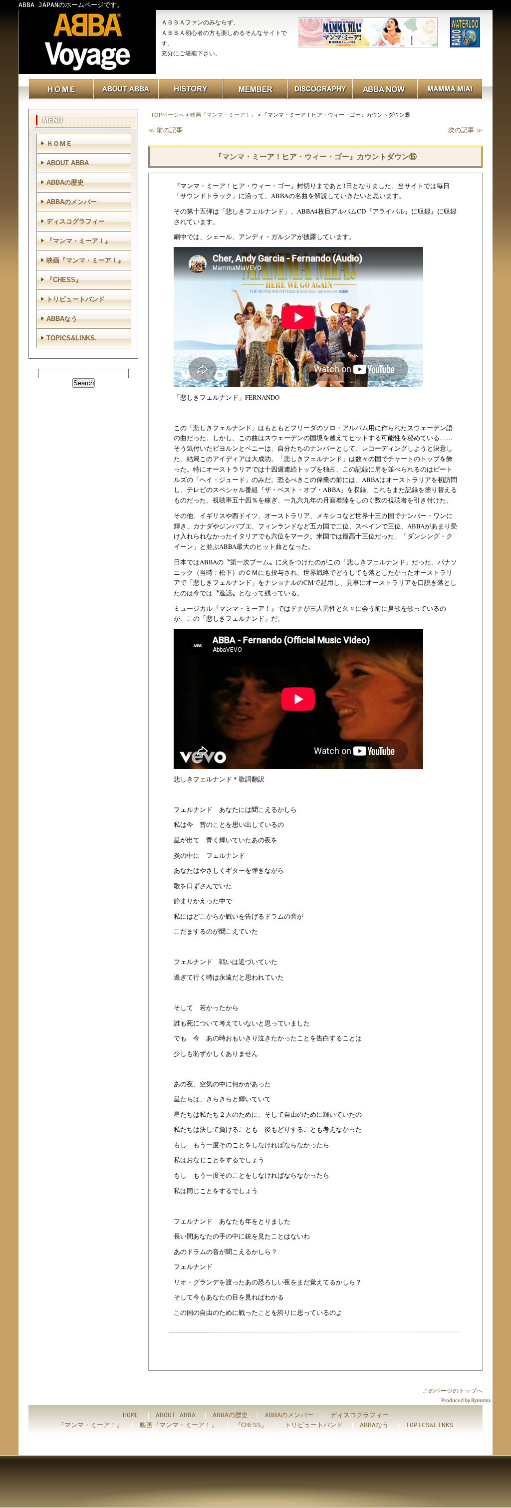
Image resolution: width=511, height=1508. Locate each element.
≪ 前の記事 (165, 130)
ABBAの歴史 (65, 182)
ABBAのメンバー (71, 202)
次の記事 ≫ (465, 130)
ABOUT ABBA (67, 163)
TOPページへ (167, 115)
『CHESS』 (64, 279)
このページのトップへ (453, 1390)
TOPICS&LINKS (430, 1425)
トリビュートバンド (75, 299)
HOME (131, 1415)
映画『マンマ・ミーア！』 (223, 115)
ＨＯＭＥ (59, 143)
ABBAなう (61, 318)
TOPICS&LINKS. (71, 338)
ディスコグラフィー (75, 221)
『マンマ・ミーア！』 (78, 241)
